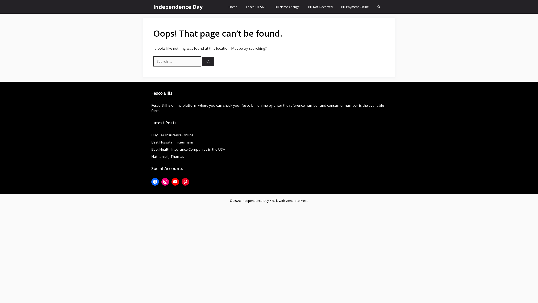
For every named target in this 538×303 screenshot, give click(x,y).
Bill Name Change (287, 7)
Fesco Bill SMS (256, 7)
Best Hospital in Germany (172, 142)
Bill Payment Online (355, 7)
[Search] (208, 61)
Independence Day (178, 6)
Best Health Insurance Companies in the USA (188, 149)
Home (232, 7)
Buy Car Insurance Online (172, 135)
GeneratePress (297, 200)
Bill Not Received (320, 7)
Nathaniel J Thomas (167, 156)
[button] (379, 7)
